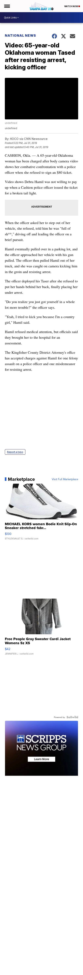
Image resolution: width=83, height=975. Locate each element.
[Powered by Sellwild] (72, 717)
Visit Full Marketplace (65, 479)
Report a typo (15, 451)
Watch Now (71, 6)
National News (20, 35)
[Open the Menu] (6, 6)
